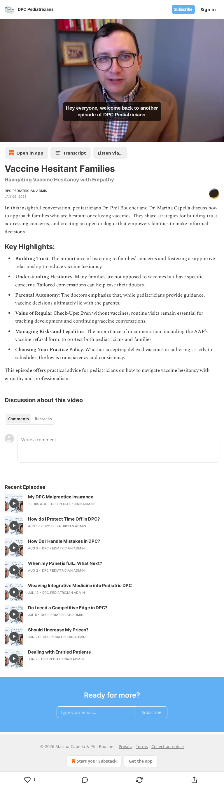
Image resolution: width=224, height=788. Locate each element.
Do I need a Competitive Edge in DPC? (67, 607)
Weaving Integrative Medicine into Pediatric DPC (80, 585)
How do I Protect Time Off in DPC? (64, 519)
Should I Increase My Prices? (58, 630)
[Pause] (6, 136)
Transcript (74, 153)
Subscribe (183, 9)
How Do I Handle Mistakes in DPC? (64, 541)
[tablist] (30, 419)
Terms (142, 746)
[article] (112, 503)
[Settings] (217, 136)
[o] (14, 503)
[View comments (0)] (84, 780)
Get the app (141, 761)
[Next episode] (19, 136)
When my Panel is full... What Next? (65, 563)
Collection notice (167, 746)
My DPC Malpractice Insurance (60, 497)
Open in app (29, 153)
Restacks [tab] (43, 418)
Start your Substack (97, 761)
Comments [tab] (18, 418)
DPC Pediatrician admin (26, 191)
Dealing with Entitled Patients (59, 652)
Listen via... (110, 153)
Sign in (208, 9)
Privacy (125, 746)
